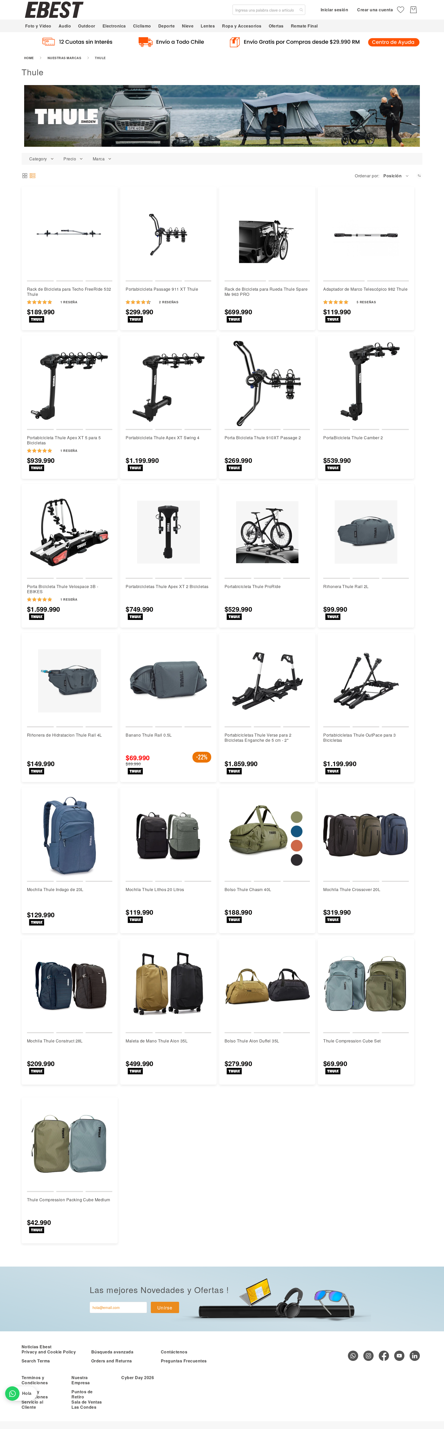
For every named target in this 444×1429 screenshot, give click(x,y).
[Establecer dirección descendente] (419, 175)
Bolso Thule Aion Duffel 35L (252, 1041)
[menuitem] (38, 26)
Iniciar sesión (334, 10)
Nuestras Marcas (64, 58)
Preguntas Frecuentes (184, 1361)
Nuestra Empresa (80, 1380)
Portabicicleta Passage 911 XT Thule (162, 289)
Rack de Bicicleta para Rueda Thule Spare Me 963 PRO (266, 291)
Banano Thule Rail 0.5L (149, 735)
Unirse (165, 1307)
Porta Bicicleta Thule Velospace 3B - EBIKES (62, 588)
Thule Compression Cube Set (352, 1041)
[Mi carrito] (413, 10)
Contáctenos (174, 1352)
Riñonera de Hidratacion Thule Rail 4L (64, 735)
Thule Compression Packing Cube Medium (68, 1200)
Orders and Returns (111, 1361)
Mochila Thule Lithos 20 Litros (155, 889)
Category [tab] (38, 158)
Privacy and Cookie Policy (49, 1352)
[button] (396, 176)
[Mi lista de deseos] (400, 10)
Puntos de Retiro (81, 1394)
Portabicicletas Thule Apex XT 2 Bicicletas (167, 586)
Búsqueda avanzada (112, 1352)
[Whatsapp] (353, 1356)
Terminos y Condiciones (35, 1380)
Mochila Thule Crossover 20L (351, 889)
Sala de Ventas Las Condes (86, 1404)
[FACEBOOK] (384, 1356)
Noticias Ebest (37, 1347)
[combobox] (269, 10)
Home (29, 58)
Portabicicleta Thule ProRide (253, 586)
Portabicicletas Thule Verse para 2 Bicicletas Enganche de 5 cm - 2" (258, 737)
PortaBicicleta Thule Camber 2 (353, 438)
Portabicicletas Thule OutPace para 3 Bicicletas (359, 737)
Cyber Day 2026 (137, 1377)
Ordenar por (366, 175)
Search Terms (36, 1361)
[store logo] (54, 10)
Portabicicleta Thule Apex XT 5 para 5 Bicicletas (64, 440)
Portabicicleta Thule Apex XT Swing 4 (162, 438)
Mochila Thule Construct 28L (55, 1041)
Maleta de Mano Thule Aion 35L (157, 1041)
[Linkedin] (415, 1356)
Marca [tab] (99, 158)
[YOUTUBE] (399, 1356)
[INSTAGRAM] (368, 1356)
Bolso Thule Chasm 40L (248, 889)
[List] (32, 175)
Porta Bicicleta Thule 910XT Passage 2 (263, 438)
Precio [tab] (69, 158)
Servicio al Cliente (32, 1404)
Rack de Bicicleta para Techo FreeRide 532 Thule (69, 291)
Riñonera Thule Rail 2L (346, 586)
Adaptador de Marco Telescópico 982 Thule (365, 289)
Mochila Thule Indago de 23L (55, 889)
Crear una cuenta (375, 10)
